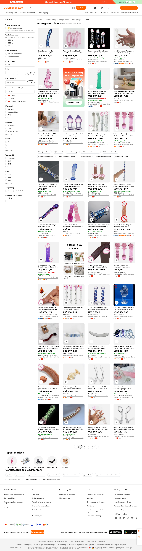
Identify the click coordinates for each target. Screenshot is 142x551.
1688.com (49, 541)
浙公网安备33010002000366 (105, 548)
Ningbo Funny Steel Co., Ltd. (47, 195)
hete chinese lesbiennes (104, 156)
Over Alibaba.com (10, 490)
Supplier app (72, 532)
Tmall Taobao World (61, 541)
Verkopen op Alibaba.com (122, 494)
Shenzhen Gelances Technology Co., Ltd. (124, 234)
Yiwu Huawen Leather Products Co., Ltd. (48, 143)
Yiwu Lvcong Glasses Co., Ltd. (123, 61)
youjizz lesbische (45, 152)
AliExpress (41, 541)
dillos (10, 475)
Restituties (90, 506)
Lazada (71, 541)
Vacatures (7, 508)
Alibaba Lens (8, 532)
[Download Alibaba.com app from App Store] (115, 532)
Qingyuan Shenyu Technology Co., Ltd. (124, 274)
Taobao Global (79, 541)
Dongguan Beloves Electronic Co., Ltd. (74, 143)
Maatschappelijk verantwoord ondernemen (13, 503)
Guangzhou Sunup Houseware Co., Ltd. (48, 60)
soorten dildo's (55, 475)
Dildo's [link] (87, 19)
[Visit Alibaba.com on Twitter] (124, 517)
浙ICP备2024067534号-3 (124, 548)
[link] (139, 531)
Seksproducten (64, 19)
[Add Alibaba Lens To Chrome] (37, 532)
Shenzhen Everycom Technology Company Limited (124, 144)
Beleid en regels (37, 516)
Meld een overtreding (94, 516)
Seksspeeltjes (76, 19)
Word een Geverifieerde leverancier (126, 506)
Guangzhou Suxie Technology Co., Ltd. (99, 235)
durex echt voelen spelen (37, 475)
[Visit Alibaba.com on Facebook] (115, 517)
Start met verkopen (120, 498)
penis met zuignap (122, 156)
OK (31, 73)
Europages (101, 541)
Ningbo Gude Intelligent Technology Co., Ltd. (48, 102)
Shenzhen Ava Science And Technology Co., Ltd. (99, 195)
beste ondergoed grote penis (51, 479)
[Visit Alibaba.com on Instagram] (128, 517)
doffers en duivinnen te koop (91, 152)
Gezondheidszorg (50, 19)
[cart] (102, 8)
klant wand (59, 152)
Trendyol (93, 541)
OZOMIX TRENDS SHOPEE (71, 234)
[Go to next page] (97, 447)
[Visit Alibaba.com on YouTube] (132, 517)
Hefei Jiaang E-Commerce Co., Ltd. (99, 144)
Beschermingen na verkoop (41, 506)
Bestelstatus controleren (122, 502)
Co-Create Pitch (9, 498)
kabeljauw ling (73, 152)
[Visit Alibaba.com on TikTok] (136, 517)
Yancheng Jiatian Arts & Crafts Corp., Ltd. (74, 60)
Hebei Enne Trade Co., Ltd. (46, 235)
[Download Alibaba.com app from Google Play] (131, 532)
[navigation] (20, 233)
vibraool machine (86, 156)
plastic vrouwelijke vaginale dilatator (108, 475)
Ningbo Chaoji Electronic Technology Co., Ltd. (124, 100)
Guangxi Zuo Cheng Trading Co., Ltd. (99, 274)
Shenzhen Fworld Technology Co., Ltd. (99, 61)
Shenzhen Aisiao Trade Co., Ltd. (48, 278)
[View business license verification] (90, 548)
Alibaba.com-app (101, 532)
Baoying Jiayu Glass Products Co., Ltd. (124, 195)
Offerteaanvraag (64, 498)
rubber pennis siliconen (72, 475)
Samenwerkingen (120, 510)
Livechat (90, 498)
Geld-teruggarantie (38, 498)
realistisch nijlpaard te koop (67, 156)
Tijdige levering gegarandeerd (41, 502)
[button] (73, 8)
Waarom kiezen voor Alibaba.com (14, 494)
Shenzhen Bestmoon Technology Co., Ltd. (48, 316)
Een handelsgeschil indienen (96, 502)
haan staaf (21, 475)
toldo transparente (31, 479)
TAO (87, 541)
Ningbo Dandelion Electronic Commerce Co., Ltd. (74, 195)
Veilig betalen (36, 494)
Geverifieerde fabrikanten (67, 494)
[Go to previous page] (76, 447)
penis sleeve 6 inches (46, 156)
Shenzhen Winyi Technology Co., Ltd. (99, 104)
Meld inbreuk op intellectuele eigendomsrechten (96, 511)
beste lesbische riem (111, 152)
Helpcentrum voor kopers (95, 494)
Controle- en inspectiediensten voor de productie (42, 511)
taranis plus (88, 475)
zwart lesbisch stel (14, 479)
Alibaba (39, 19)
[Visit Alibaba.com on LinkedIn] (120, 517)
